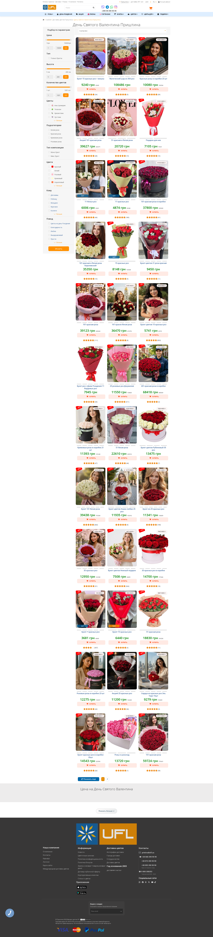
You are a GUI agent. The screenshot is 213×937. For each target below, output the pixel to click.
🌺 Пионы (91, 14)
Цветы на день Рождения (60, 223)
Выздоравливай (57, 235)
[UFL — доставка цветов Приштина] (49, 7)
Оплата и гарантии (48, 2)
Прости (53, 239)
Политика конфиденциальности (90, 859)
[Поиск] (93, 7)
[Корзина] (151, 9)
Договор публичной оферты (89, 871)
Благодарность (56, 227)
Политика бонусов (85, 862)
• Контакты (80, 2)
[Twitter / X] (149, 882)
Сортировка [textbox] (83, 31)
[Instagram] (115, 8)
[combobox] (123, 31)
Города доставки (113, 855)
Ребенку (54, 199)
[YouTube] (152, 882)
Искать (58, 248)
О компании (47, 851)
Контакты (46, 855)
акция (81, 14)
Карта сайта (47, 865)
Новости (81, 852)
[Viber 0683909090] (103, 8)
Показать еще (89, 779)
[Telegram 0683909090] (107, 8)
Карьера (46, 858)
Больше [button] (59, 120)
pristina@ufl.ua (148, 852)
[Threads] (146, 882)
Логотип (46, 862)
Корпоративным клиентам (88, 875)
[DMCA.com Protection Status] (85, 919)
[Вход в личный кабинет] (159, 1)
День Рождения (65, 14)
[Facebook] (143, 882)
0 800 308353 (146, 871)
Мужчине (54, 207)
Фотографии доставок (115, 852)
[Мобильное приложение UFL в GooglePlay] (82, 893)
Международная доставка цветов (56, 869)
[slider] (46, 40)
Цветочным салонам (86, 855)
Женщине (54, 203)
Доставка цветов (113, 862)
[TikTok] (155, 882)
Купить (92, 89)
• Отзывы (64, 2)
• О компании (72, 2)
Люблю (53, 231)
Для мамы (54, 195)
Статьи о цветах (84, 878)
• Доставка (58, 2)
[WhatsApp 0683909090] (111, 8)
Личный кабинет (165, 2)
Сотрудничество (113, 859)
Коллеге (54, 211)
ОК (66, 48)
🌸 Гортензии (104, 14)
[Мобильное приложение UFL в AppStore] (82, 887)
